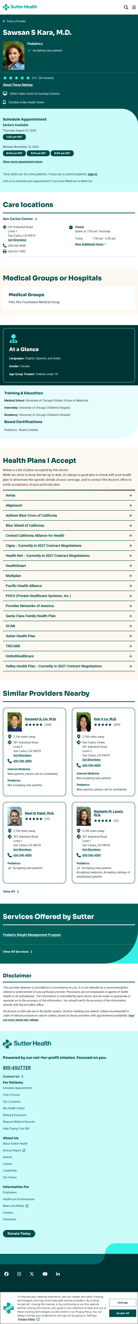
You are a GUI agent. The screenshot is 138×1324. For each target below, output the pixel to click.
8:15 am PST (38, 153)
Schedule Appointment (17, 1088)
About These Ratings (18, 85)
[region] (69, 1308)
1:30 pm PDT (14, 136)
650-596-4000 (17, 246)
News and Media (16, 1206)
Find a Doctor (11, 1095)
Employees (10, 1192)
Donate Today (19, 1234)
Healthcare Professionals (19, 1199)
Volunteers (9, 1219)
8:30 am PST (62, 153)
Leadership (10, 1170)
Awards (7, 1157)
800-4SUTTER (17, 1067)
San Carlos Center (18, 219)
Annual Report (15, 1150)
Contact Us (11, 1076)
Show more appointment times (23, 162)
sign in (92, 174)
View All (9, 891)
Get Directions (17, 240)
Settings (123, 1302)
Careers (7, 1164)
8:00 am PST (14, 153)
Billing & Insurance (14, 1115)
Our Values (10, 1177)
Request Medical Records (19, 1122)
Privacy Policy (29, 1319)
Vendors (8, 1213)
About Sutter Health (15, 1143)
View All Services (16, 952)
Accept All (122, 1313)
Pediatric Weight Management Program (32, 935)
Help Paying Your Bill (16, 1128)
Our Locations (12, 1102)
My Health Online (14, 1108)
